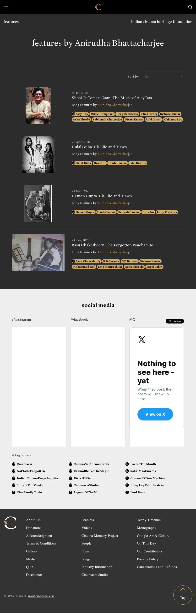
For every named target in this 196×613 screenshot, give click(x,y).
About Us (33, 519)
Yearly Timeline (149, 519)
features (11, 21)
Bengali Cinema (127, 114)
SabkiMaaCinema (143, 471)
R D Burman (111, 261)
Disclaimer (34, 574)
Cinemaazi (24, 464)
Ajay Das (82, 114)
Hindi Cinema (118, 163)
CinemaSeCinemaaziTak (91, 464)
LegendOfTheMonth (88, 492)
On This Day (146, 543)
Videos (87, 527)
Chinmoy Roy (173, 119)
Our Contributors (149, 551)
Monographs (146, 527)
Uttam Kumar (134, 119)
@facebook (79, 319)
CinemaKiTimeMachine (147, 478)
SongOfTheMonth (30, 485)
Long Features (167, 212)
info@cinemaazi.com (41, 596)
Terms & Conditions (41, 543)
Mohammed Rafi (84, 266)
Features (88, 519)
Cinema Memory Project (100, 535)
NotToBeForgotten (31, 471)
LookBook (137, 492)
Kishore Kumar (170, 114)
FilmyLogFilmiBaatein (147, 485)
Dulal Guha (83, 163)
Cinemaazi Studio (95, 574)
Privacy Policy (147, 558)
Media (31, 558)
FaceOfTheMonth (143, 464)
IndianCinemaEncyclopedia (37, 478)
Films (86, 551)
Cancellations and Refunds (157, 566)
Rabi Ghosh (153, 119)
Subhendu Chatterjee (107, 119)
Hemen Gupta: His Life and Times (102, 196)
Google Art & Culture (153, 535)
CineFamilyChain (29, 492)
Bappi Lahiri (154, 266)
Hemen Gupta (85, 212)
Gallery (31, 551)
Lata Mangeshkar (110, 266)
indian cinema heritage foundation (161, 21)
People (87, 543)
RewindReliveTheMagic (91, 471)
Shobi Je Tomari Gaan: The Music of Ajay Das (112, 97)
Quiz (29, 566)
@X (132, 319)
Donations (33, 527)
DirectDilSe (82, 478)
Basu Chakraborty (88, 261)
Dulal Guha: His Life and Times (99, 146)
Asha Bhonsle (134, 266)
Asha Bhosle (81, 119)
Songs (86, 558)
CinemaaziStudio (86, 485)
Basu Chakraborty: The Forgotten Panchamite (112, 245)
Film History (149, 114)
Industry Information (97, 566)
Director (100, 163)
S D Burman (129, 261)
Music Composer (102, 114)
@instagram (21, 319)
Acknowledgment (39, 535)
